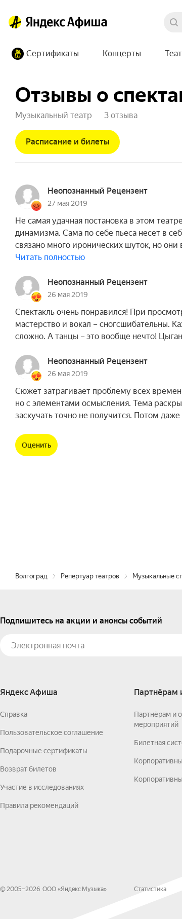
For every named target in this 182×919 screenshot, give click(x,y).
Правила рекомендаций (39, 805)
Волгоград (31, 576)
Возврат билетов (28, 769)
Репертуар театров (90, 576)
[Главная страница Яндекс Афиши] (15, 22)
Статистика (150, 889)
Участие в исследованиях (42, 787)
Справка (13, 714)
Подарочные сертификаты (43, 751)
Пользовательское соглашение (51, 732)
